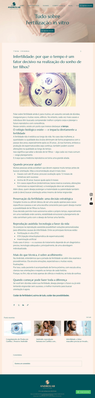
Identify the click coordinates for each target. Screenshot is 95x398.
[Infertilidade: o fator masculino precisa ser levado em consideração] (77, 328)
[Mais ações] (81, 51)
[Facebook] (91, 199)
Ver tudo (88, 317)
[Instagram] (91, 194)
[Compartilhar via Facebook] (14, 305)
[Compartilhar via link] (28, 305)
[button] (34, 5)
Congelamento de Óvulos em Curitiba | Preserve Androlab (17, 340)
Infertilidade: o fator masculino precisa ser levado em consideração (76, 340)
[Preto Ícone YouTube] (91, 204)
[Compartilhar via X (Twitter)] (18, 305)
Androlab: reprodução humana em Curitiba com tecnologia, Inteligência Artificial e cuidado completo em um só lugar (47, 340)
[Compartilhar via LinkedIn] (23, 305)
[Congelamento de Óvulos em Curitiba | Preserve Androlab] (17, 328)
